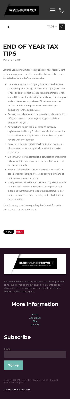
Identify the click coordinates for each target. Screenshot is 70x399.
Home (35, 314)
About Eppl (35, 317)
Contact (35, 324)
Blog (35, 321)
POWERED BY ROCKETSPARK (16, 389)
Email (7, 349)
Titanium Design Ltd (15, 382)
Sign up (13, 365)
